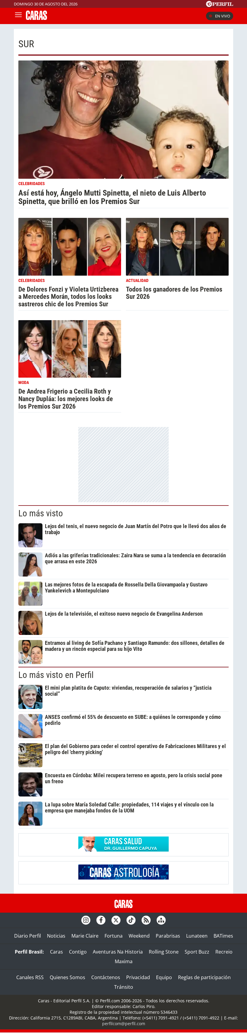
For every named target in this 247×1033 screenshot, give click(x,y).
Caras (56, 951)
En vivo (222, 16)
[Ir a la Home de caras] (36, 18)
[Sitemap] (161, 920)
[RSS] (146, 920)
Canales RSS (30, 977)
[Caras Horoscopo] (123, 877)
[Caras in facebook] (100, 920)
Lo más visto (40, 513)
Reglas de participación (204, 977)
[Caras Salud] (123, 849)
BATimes (223, 935)
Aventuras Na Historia (118, 951)
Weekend (139, 935)
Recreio (224, 951)
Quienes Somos (67, 977)
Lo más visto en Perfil (56, 675)
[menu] (18, 16)
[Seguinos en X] (115, 920)
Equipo (164, 977)
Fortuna (114, 935)
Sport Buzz (197, 951)
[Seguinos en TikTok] (131, 920)
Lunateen (197, 935)
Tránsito (123, 987)
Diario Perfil (27, 935)
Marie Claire (84, 935)
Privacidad (138, 977)
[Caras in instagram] (85, 920)
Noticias (56, 935)
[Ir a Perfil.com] (219, 5)
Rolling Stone (164, 951)
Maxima (124, 961)
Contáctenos (105, 977)
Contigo (78, 951)
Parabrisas (168, 935)
